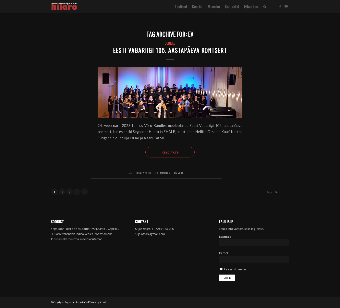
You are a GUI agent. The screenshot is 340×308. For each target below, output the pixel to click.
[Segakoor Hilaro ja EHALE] (170, 92)
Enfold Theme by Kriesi (94, 302)
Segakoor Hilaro (73, 302)
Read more (170, 152)
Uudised (170, 43)
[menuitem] (181, 6)
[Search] (265, 6)
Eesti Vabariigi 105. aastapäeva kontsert (170, 50)
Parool (223, 253)
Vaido (181, 173)
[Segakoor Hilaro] (65, 6)
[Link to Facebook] (280, 6)
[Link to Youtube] (286, 6)
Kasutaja (225, 236)
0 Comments (162, 173)
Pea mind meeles (235, 269)
